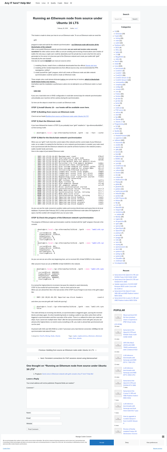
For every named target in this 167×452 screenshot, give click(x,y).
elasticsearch (120, 179)
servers (117, 133)
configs (117, 87)
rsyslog (117, 244)
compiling (118, 84)
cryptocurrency (82, 336)
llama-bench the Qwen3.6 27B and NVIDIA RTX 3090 (129, 383)
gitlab (117, 184)
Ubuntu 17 (119, 122)
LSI (116, 54)
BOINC (117, 159)
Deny (127, 442)
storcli (117, 249)
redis (117, 240)
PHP (117, 128)
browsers (118, 161)
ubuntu (79, 338)
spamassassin (120, 247)
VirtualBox (119, 258)
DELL (117, 50)
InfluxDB (118, 193)
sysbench (118, 251)
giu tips (117, 98)
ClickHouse (119, 166)
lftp (116, 203)
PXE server (119, 110)
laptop (117, 52)
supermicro (119, 138)
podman (118, 233)
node (53, 336)
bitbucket (118, 156)
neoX (76, 28)
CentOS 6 (118, 71)
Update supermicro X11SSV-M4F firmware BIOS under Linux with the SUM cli (126, 286)
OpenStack (119, 228)
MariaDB (118, 207)
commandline (120, 82)
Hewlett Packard (121, 135)
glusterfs (118, 186)
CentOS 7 (118, 73)
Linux (44, 3)
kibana (117, 200)
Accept (102, 442)
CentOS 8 (118, 75)
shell (117, 115)
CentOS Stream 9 (121, 80)
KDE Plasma (119, 198)
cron (116, 91)
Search (134, 19)
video (117, 59)
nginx (117, 224)
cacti (117, 163)
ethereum (91, 336)
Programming (119, 124)
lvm (116, 105)
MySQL (118, 217)
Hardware (118, 45)
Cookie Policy (6, 448)
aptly (117, 149)
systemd (118, 256)
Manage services (157, 448)
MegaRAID (119, 57)
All (71, 3)
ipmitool (118, 196)
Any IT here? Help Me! (18, 3)
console (118, 89)
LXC (117, 205)
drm (116, 175)
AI (48, 3)
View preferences (152, 442)
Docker (117, 173)
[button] (163, 437)
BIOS (117, 47)
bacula (117, 152)
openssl (118, 226)
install (117, 64)
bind (116, 154)
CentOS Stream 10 (121, 78)
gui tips (117, 101)
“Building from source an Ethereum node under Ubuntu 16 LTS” (67, 116)
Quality (53, 3)
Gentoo (118, 96)
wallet (117, 43)
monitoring (119, 212)
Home (38, 3)
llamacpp (118, 33)
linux (74, 338)
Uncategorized (120, 263)
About (66, 3)
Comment (30, 388)
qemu (117, 235)
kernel (117, 103)
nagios (117, 219)
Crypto (60, 3)
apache (118, 147)
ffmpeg (117, 182)
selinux (117, 112)
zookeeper (119, 261)
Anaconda (119, 142)
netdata (119, 214)
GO (116, 126)
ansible (118, 145)
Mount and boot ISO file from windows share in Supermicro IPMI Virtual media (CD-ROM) (126, 319)
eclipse (117, 177)
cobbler (118, 168)
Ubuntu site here (91, 65)
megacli (118, 210)
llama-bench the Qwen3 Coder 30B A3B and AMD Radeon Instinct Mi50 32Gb (126, 293)
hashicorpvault (120, 191)
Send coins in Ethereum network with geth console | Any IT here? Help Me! (67, 374)
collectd (118, 170)
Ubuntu (57, 336)
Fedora (117, 94)
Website (29, 423)
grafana (118, 189)
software (117, 140)
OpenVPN (119, 230)
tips (116, 117)
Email (28, 418)
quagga (118, 237)
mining (47, 336)
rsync (117, 242)
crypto (75, 336)
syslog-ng (118, 254)
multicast (118, 108)
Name (28, 413)
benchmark (119, 68)
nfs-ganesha (119, 221)
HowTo (42, 336)
